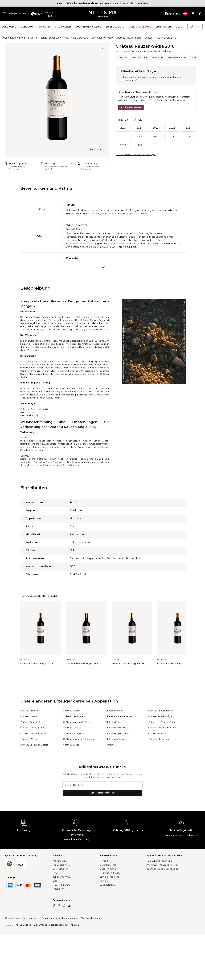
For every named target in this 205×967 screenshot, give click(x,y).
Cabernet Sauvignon (31, 409)
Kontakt (104, 861)
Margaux (147, 51)
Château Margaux (29, 710)
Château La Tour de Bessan (34, 744)
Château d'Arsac (28, 739)
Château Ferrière (157, 733)
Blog (55, 881)
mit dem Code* (95, 3)
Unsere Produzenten (16, 918)
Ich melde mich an (102, 792)
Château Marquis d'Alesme (162, 727)
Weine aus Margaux (102, 37)
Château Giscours (72, 710)
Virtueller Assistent (109, 877)
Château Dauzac (72, 744)
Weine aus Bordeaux (76, 37)
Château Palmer (114, 710)
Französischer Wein (51, 37)
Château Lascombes (74, 716)
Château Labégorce (73, 733)
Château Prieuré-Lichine (161, 710)
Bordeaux (136, 51)
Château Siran (70, 727)
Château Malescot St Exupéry (78, 739)
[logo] (103, 14)
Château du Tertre (115, 739)
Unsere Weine (29, 37)
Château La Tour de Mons (161, 722)
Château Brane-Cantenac (119, 716)
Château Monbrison (158, 739)
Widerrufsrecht (107, 885)
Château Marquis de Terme (77, 722)
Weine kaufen (10, 37)
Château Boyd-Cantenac (119, 733)
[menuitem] (9, 26)
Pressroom (58, 889)
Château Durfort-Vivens (32, 727)
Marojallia (111, 744)
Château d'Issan (28, 716)
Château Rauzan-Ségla (128, 37)
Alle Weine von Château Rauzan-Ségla (136, 154)
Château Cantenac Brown (33, 733)
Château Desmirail (115, 727)
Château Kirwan (114, 722)
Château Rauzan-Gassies (33, 722)
